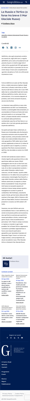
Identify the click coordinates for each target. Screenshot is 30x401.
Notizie (10, 7)
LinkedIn (11, 47)
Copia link (19, 47)
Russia (21, 35)
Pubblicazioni (6, 384)
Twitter (7, 47)
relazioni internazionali (14, 35)
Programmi (5, 372)
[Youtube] (22, 337)
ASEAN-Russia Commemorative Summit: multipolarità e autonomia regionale (23, 317)
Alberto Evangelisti (7, 321)
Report (4, 381)
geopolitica (5, 35)
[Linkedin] (14, 337)
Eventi (4, 374)
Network (4, 364)
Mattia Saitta (5, 295)
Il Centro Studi (6, 362)
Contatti (4, 367)
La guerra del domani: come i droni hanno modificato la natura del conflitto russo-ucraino (7, 287)
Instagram (15, 47)
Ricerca (4, 379)
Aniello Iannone (20, 323)
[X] (18, 337)
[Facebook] (7, 337)
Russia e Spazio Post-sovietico (20, 7)
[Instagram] (11, 337)
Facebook (3, 47)
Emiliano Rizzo (9, 23)
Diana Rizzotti (19, 302)
